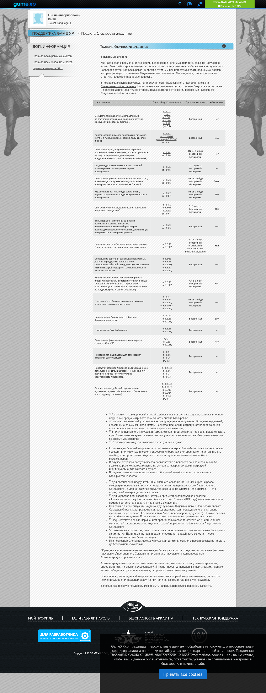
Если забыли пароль (91, 618)
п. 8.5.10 (167, 244)
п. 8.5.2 (167, 395)
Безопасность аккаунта (151, 618)
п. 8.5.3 (167, 377)
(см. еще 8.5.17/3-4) (166, 139)
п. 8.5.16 (167, 328)
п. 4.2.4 (167, 352)
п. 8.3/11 (167, 207)
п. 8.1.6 (167, 315)
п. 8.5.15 (167, 318)
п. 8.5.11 (167, 261)
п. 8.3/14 (167, 393)
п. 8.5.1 (167, 133)
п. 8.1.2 (167, 111)
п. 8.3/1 (167, 204)
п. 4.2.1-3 (167, 368)
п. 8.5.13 (167, 282)
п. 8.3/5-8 (167, 387)
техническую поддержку (195, 579)
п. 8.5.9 (167, 225)
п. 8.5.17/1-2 (166, 136)
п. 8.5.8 (167, 210)
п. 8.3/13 (167, 258)
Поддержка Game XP (53, 33)
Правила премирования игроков (53, 62)
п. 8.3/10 (167, 390)
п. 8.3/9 (166, 117)
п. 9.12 (166, 123)
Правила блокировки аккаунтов (52, 56)
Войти (52, 19)
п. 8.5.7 (167, 193)
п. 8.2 (167, 114)
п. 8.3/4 (167, 296)
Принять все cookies (182, 674)
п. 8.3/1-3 (167, 384)
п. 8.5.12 (167, 267)
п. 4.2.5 (167, 355)
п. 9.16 (166, 341)
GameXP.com (99, 653)
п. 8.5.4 (167, 152)
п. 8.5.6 (167, 180)
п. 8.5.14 (167, 299)
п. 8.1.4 (167, 373)
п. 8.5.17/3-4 (166, 305)
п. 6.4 (167, 339)
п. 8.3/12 (167, 120)
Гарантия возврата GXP (48, 68)
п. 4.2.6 (167, 371)
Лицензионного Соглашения (118, 86)
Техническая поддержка (215, 618)
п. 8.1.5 (167, 357)
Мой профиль (40, 618)
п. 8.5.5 (167, 167)
